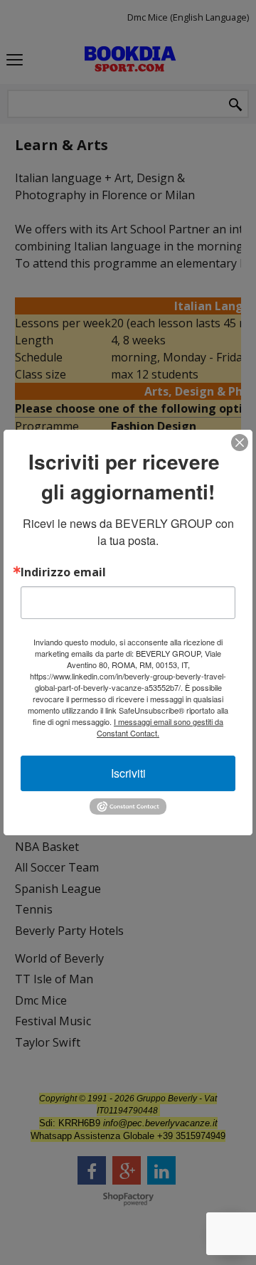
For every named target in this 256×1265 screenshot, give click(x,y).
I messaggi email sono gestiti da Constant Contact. (160, 727)
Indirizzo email (63, 572)
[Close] (239, 442)
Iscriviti (128, 773)
